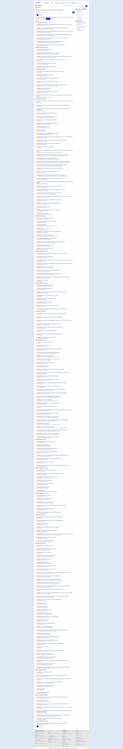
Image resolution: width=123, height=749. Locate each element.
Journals (78, 12)
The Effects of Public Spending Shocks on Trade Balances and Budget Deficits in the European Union (55, 572)
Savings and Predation (43, 206)
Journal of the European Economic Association (54, 17)
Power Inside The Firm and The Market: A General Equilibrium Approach (52, 520)
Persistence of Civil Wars (45, 213)
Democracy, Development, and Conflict (46, 609)
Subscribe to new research (81, 22)
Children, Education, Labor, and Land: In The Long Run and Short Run (50, 386)
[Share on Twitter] (37, 5)
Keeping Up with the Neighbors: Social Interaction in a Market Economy (50, 231)
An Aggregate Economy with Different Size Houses (47, 663)
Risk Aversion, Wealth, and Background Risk (48, 470)
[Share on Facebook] (38, 5)
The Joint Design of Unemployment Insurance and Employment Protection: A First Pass (53, 675)
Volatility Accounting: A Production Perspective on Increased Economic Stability (53, 313)
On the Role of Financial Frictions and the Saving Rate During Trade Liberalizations (54, 140)
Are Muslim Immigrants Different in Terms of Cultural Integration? (51, 582)
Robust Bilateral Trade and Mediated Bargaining (47, 623)
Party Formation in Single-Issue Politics (47, 498)
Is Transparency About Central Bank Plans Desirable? (48, 330)
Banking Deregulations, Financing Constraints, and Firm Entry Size (51, 186)
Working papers (79, 11)
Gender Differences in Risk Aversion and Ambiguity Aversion (50, 433)
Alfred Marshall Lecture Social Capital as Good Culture (48, 548)
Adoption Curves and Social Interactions (47, 248)
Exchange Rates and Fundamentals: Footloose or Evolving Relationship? (52, 327)
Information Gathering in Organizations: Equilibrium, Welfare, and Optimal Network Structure (54, 455)
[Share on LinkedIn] (40, 5)
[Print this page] (42, 5)
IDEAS (47, 748)
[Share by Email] (41, 5)
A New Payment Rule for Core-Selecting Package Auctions (50, 171)
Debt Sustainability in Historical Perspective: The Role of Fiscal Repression (52, 650)
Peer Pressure (41, 228)
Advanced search (84, 8)
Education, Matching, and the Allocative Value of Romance (50, 78)
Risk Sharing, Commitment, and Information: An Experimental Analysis (52, 473)
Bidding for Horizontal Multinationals (47, 483)
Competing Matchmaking (45, 523)
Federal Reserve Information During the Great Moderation (50, 636)
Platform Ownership (45, 700)
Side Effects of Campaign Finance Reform (48, 508)
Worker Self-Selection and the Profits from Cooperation (49, 413)
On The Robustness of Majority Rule (45, 495)
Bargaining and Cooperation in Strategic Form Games (47, 221)
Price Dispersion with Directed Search (48, 256)
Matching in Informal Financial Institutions (46, 49)
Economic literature (45, 2)
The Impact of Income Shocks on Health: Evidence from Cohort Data (52, 273)
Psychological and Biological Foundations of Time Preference (49, 436)
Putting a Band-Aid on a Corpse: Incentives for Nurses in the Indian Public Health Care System (54, 596)
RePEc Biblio (79, 24)
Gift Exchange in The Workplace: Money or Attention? (49, 406)
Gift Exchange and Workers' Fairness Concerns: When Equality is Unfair (52, 41)
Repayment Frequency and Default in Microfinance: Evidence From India (51, 599)
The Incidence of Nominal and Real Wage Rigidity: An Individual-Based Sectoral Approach (54, 154)
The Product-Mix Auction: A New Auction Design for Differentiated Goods (52, 168)
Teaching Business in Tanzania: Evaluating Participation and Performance (52, 178)
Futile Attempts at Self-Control (44, 365)
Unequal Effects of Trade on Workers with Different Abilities (49, 133)
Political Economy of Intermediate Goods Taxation (47, 555)
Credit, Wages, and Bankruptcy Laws (46, 288)
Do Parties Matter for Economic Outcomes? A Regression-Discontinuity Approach (53, 505)
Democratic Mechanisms (44, 280)
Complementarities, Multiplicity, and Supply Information (48, 451)
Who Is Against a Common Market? (47, 302)
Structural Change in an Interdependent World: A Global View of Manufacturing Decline (53, 382)
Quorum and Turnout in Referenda (46, 88)
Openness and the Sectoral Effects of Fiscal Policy (47, 565)
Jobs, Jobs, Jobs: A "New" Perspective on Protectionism (50, 295)
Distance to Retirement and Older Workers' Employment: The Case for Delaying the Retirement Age (55, 56)
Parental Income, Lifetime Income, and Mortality (48, 537)
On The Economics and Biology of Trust (47, 342)
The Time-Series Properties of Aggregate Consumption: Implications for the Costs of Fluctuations (56, 320)
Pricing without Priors (44, 619)
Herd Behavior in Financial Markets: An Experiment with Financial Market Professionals (54, 465)
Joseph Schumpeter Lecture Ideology (45, 552)
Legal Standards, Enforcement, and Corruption (49, 63)
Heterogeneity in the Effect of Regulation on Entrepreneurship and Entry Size (53, 189)
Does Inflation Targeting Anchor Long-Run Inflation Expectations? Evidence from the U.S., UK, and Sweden (56, 31)
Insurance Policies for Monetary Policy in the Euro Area (49, 91)
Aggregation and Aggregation (44, 562)
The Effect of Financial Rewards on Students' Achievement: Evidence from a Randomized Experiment (57, 34)
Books (78, 15)
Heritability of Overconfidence (44, 423)
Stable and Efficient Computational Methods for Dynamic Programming (51, 199)
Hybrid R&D (43, 490)
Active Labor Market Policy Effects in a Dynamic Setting (49, 416)
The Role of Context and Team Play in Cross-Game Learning (49, 305)
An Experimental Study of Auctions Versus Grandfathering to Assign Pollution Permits (54, 164)
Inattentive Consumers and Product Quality (47, 362)
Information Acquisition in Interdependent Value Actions (49, 448)
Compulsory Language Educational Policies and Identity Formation (50, 579)
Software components (80, 14)
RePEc (51, 748)
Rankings (62, 2)
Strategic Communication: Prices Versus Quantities (49, 116)
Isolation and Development (45, 126)
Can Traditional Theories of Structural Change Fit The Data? (49, 379)
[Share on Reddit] (39, 5)
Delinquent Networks (43, 224)
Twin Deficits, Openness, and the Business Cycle (48, 569)
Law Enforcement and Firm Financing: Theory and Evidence (49, 81)
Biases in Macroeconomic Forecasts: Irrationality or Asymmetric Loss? (51, 682)
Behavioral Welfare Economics (45, 345)
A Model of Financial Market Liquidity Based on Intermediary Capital (50, 143)
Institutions (57, 2)
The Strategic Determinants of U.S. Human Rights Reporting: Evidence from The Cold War (55, 372)
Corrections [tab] (53, 18)
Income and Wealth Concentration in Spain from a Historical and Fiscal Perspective (54, 308)
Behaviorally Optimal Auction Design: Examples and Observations (50, 352)
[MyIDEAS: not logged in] (74, 5)
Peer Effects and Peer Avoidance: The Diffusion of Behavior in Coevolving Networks (52, 241)
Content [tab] (48, 18)
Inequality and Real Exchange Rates (45, 633)
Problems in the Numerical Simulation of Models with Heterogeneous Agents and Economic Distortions (57, 196)
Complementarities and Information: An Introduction (46, 441)
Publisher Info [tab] (38, 18)
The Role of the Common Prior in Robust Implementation (49, 616)
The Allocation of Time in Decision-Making (47, 426)
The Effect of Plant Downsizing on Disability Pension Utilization (51, 323)
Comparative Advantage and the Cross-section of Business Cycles (52, 718)
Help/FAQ (67, 2)
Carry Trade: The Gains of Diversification (46, 626)
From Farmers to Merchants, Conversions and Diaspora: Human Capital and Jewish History (54, 723)
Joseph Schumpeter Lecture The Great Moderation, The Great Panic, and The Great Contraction (54, 105)
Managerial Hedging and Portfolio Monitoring (48, 685)
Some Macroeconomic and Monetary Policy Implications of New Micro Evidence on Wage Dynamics (55, 161)
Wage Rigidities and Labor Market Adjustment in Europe (48, 158)
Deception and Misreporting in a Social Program (48, 337)
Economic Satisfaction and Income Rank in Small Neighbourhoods (51, 396)
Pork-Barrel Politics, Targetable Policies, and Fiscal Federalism (49, 527)
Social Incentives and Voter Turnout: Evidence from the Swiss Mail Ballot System (52, 59)
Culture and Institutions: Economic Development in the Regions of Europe (52, 71)
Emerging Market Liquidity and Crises (46, 653)
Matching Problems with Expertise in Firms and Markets (48, 113)
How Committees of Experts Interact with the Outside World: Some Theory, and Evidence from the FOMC (56, 592)
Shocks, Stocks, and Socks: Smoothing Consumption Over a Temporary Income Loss (54, 253)
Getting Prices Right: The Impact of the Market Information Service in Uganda (52, 369)
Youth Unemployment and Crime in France (47, 285)
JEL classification (80, 18)
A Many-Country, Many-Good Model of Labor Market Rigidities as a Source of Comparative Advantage (56, 136)
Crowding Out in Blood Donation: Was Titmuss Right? (49, 530)
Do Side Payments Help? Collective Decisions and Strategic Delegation (52, 589)
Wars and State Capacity (43, 606)
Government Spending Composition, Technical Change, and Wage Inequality (53, 44)
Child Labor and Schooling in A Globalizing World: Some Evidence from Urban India (52, 389)
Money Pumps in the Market (45, 692)
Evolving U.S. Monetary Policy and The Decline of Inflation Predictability (52, 643)
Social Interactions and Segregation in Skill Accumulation (48, 123)
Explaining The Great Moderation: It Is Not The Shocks (49, 640)
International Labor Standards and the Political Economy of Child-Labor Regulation (54, 392)
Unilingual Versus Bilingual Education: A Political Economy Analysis (50, 512)
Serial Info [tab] (43, 18)
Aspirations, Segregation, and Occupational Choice (49, 238)
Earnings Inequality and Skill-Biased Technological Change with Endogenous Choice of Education (54, 660)
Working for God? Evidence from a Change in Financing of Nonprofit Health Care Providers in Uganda (56, 24)
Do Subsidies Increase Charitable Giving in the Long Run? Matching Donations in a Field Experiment (57, 707)
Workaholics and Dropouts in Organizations (46, 74)
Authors (52, 2)
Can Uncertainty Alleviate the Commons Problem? (48, 298)
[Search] (86, 6)
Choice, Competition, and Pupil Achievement (48, 540)
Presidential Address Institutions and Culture (46, 545)
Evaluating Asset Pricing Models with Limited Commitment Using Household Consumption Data (55, 667)
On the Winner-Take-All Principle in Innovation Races (48, 66)
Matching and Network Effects (45, 245)
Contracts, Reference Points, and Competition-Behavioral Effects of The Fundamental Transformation (55, 409)
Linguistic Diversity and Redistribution (47, 266)
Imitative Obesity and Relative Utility (46, 399)
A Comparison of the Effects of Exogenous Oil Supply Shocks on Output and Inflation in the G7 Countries (55, 678)
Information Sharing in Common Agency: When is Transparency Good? (50, 458)
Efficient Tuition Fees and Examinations (46, 480)
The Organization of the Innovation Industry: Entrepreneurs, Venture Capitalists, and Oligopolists (57, 263)
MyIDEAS (75, 2)
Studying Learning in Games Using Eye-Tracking (47, 355)
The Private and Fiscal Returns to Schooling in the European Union (50, 270)
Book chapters (79, 17)
